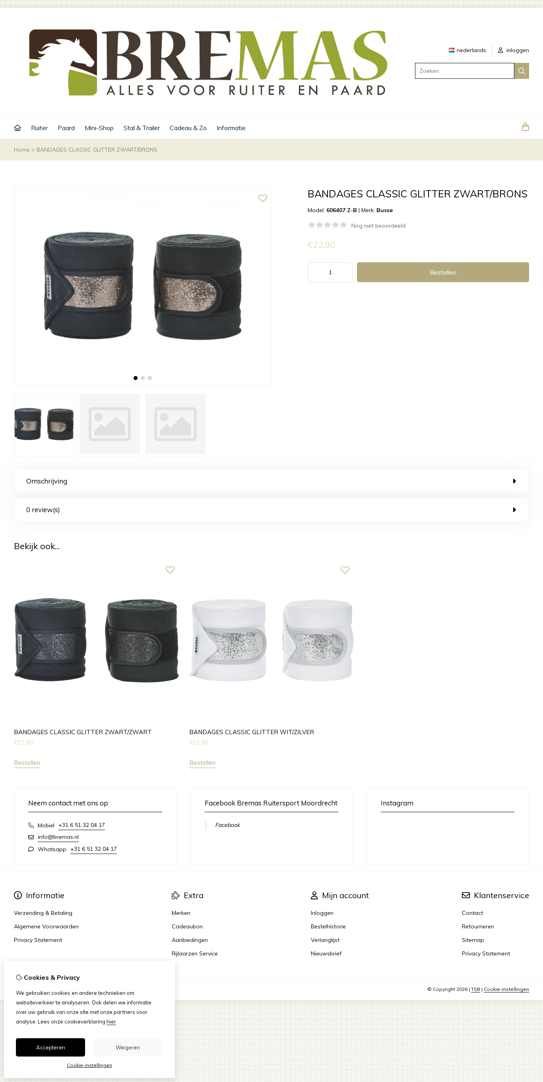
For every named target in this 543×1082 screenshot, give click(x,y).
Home (22, 149)
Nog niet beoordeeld (378, 225)
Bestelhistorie (328, 926)
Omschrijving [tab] (46, 481)
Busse (384, 210)
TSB (475, 989)
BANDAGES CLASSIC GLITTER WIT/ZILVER (251, 732)
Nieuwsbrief (326, 953)
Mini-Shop (99, 128)
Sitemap (473, 940)
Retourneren (478, 926)
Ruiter (39, 128)
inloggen (517, 50)
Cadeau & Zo (188, 128)
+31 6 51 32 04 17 (81, 825)
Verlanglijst (325, 940)
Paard (66, 128)
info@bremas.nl (58, 836)
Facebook (227, 825)
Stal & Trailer (142, 128)
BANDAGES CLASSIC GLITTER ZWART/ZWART (83, 732)
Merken (181, 912)
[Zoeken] (521, 71)
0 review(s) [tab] (43, 509)
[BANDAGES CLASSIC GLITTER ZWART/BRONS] (143, 383)
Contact (472, 912)
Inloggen (322, 912)
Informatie (231, 128)
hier (111, 1021)
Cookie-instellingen (506, 989)
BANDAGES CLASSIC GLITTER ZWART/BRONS (97, 149)
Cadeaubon (187, 926)
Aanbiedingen (190, 940)
